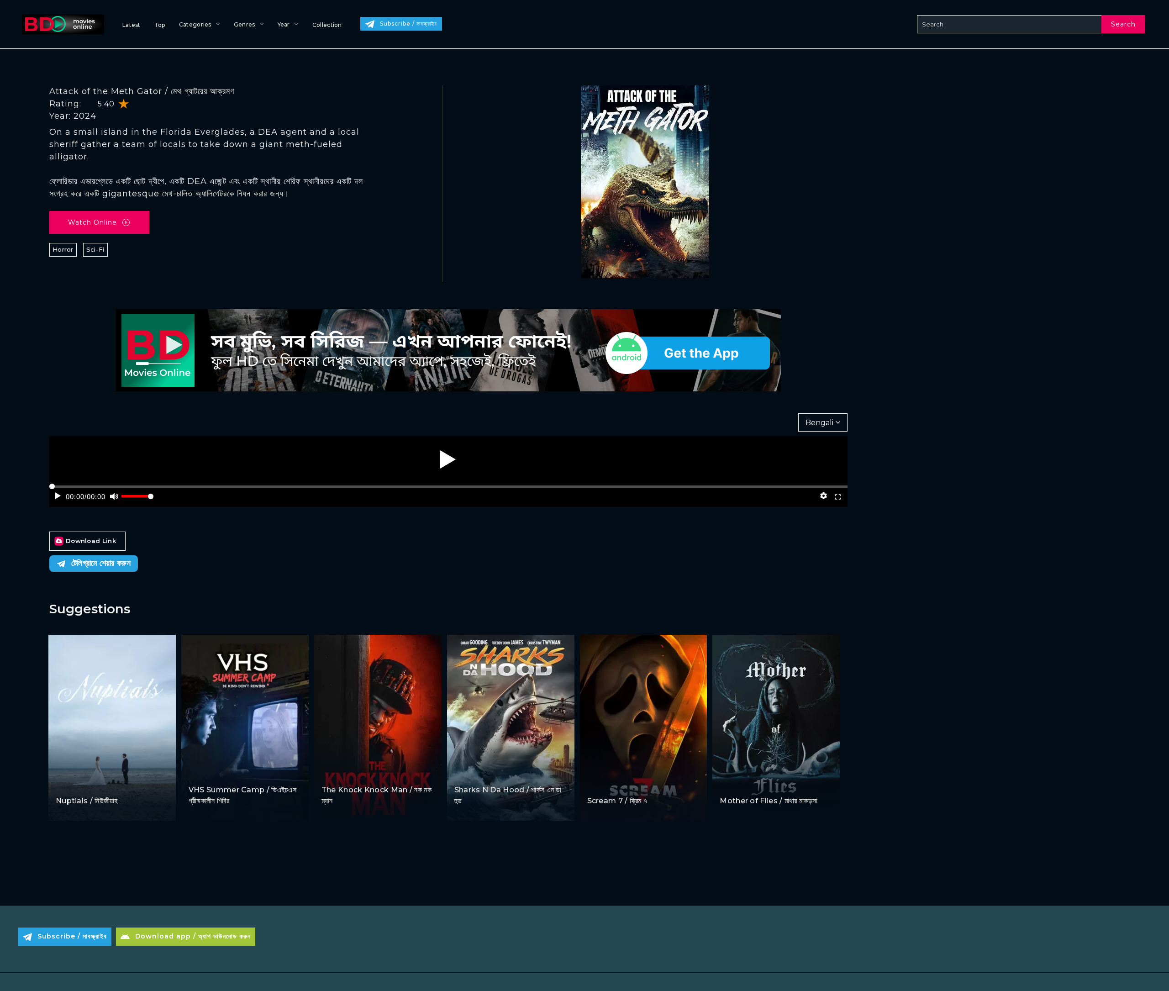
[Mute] (114, 496)
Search (1123, 24)
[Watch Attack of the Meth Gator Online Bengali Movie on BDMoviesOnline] (61, 24)
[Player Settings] (823, 496)
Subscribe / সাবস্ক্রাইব (408, 23)
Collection (327, 24)
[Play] (448, 459)
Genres (244, 24)
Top (159, 24)
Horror (63, 249)
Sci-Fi (95, 249)
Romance (96, 783)
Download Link (91, 540)
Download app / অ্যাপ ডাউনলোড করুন (193, 936)
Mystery (625, 783)
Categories (195, 24)
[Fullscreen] (838, 496)
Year (284, 24)
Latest (131, 24)
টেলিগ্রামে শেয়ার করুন (101, 563)
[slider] (137, 500)
